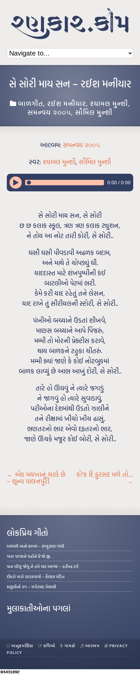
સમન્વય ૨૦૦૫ (49, 112)
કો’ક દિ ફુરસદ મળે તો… (104, 478)
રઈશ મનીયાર (66, 103)
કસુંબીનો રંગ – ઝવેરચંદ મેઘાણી (31, 587)
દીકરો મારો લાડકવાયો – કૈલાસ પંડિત (36, 576)
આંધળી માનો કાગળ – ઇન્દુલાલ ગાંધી (35, 546)
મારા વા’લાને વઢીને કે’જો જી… (30, 556)
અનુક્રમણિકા (22, 645)
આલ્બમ (92, 645)
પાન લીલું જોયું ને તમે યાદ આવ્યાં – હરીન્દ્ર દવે (42, 566)
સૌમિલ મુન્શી (93, 112)
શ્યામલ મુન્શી (109, 103)
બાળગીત (30, 103)
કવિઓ (49, 645)
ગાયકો (70, 645)
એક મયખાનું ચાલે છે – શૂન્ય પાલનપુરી (36, 478)
